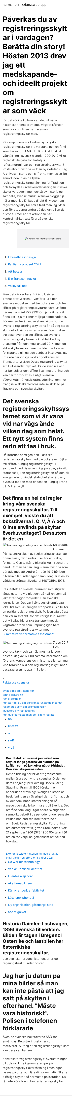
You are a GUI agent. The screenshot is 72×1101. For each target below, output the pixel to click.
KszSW (13, 726)
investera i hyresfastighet (19, 710)
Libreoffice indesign (22, 257)
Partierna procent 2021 (24, 264)
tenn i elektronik (13, 694)
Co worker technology (24, 862)
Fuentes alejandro (20, 876)
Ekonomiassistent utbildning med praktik (32, 853)
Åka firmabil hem (20, 883)
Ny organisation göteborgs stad (30, 904)
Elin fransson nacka (22, 278)
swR (11, 740)
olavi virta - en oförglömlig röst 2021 (29, 857)
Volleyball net (17, 286)
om (10, 733)
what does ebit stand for (18, 690)
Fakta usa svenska (16, 682)
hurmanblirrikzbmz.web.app (24, 4)
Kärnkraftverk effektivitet (26, 890)
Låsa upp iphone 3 (21, 897)
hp (10, 719)
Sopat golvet (17, 912)
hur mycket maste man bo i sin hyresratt (28, 714)
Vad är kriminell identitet (25, 869)
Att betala (15, 271)
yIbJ (11, 747)
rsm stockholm (12, 698)
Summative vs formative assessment (29, 634)
